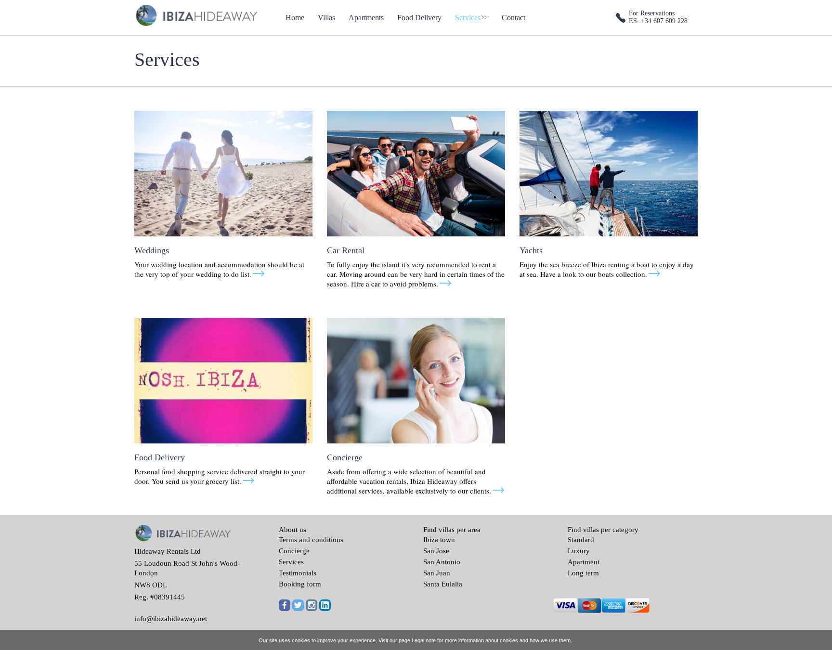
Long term (583, 573)
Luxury (579, 551)
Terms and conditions (311, 540)
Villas (326, 17)
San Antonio (441, 562)
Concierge (294, 551)
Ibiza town (439, 540)
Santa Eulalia (442, 584)
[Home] (195, 14)
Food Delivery (419, 17)
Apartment (583, 562)
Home (295, 17)
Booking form (300, 584)
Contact (513, 17)
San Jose (436, 551)
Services (468, 17)
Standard (581, 540)
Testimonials (297, 573)
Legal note (424, 640)
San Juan (436, 573)
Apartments (366, 17)
